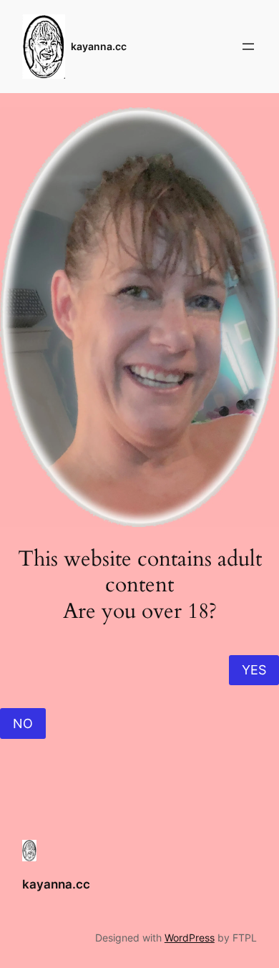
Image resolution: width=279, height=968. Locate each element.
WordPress (190, 937)
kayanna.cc (99, 46)
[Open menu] (248, 46)
